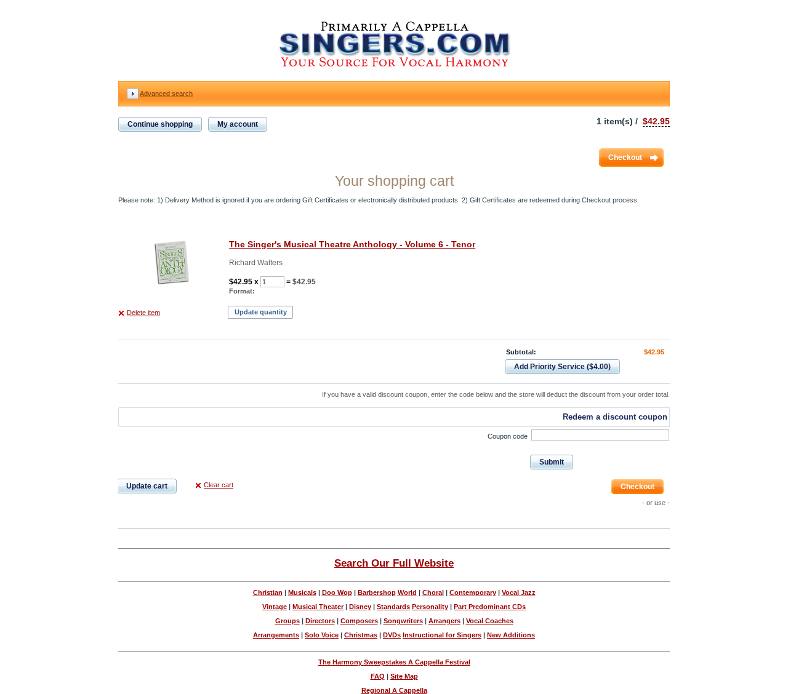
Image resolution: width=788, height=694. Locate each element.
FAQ (378, 676)
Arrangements (276, 635)
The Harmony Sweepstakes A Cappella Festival (394, 662)
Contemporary (472, 592)
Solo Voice (322, 635)
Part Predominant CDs (490, 606)
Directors (320, 620)
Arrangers (444, 620)
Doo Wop (337, 592)
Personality (430, 606)
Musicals (302, 592)
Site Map (404, 676)
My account (237, 124)
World (407, 592)
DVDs (392, 635)
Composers (359, 620)
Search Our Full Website (394, 562)
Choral (433, 592)
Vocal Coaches (489, 620)
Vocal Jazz (519, 592)
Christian (268, 592)
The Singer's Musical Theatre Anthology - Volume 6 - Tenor (352, 244)
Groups (287, 620)
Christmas (360, 635)
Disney (360, 606)
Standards (393, 606)
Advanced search (166, 93)
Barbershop (377, 592)
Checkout (625, 157)
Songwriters (403, 620)
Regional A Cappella (394, 690)
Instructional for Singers (442, 635)
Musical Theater (318, 606)
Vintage (274, 606)
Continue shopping (160, 124)
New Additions (511, 635)
